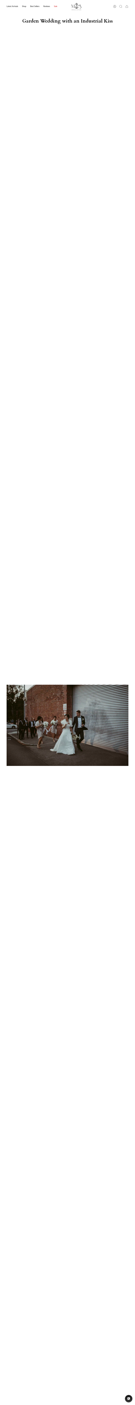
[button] (24, 6)
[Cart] (127, 6)
